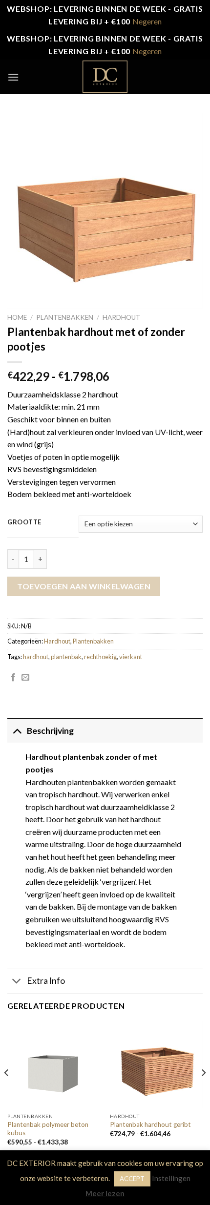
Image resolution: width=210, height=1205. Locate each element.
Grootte (24, 522)
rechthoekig (100, 657)
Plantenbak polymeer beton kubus (47, 1129)
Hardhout (122, 317)
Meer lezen (105, 1193)
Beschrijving (50, 731)
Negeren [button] (147, 21)
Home (17, 317)
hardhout (35, 657)
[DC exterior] (105, 77)
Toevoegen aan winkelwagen (83, 586)
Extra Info (46, 981)
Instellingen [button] (171, 1178)
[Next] (203, 1092)
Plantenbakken (64, 317)
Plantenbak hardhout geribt (150, 1124)
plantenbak (66, 657)
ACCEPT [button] (132, 1179)
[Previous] (7, 1092)
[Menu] (13, 77)
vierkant (130, 657)
